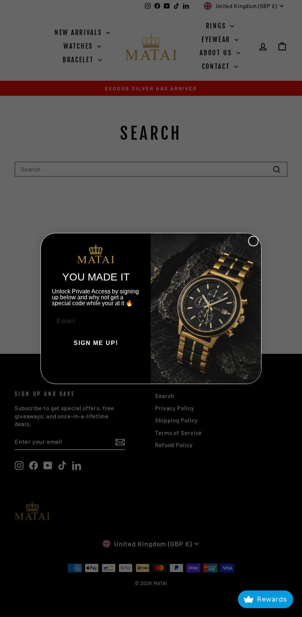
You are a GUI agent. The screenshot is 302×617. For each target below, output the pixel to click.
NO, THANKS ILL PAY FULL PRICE (96, 365)
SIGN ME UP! (96, 343)
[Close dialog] (253, 241)
